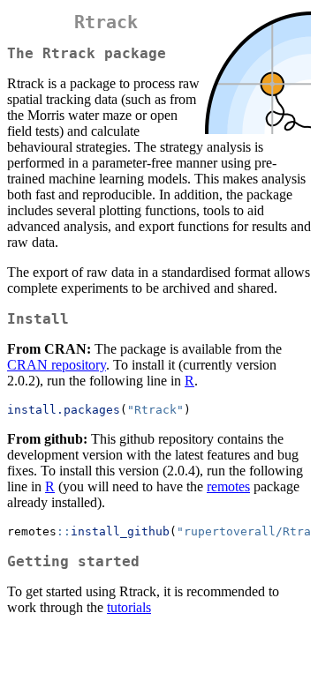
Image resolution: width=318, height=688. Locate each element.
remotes (228, 486)
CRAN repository (56, 364)
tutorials (129, 607)
